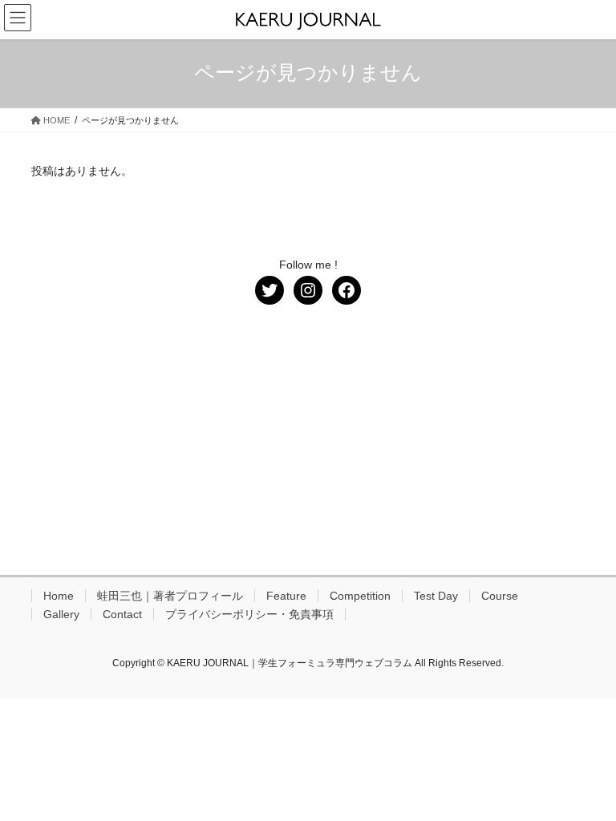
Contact (122, 614)
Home (58, 595)
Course (499, 595)
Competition (360, 595)
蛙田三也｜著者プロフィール (170, 595)
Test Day (436, 595)
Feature (286, 595)
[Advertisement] (308, 440)
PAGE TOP (587, 781)
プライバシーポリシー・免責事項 (249, 614)
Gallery (61, 614)
